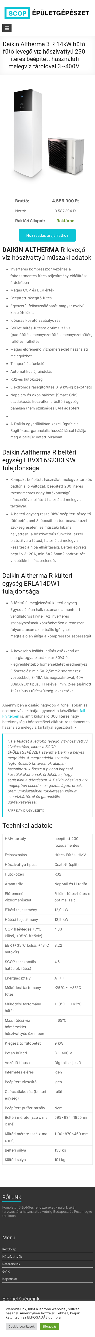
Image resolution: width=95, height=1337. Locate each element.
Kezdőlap (9, 1249)
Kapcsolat (9, 1279)
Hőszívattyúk (12, 1256)
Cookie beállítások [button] (22, 1326)
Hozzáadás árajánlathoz (47, 235)
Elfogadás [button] (49, 1326)
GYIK (6, 1271)
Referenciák (11, 1264)
